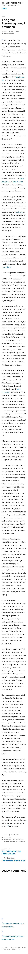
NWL (19, 389)
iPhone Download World (12, 3)
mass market (5, 841)
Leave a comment (9, 33)
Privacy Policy (16, 949)
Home (4, 8)
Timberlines (6, 267)
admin (5, 31)
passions (12, 841)
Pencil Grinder (17, 182)
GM (16, 77)
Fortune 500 (6, 392)
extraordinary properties (11, 839)
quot (17, 841)
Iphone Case (7, 837)
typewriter (22, 841)
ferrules (20, 839)
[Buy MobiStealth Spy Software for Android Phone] (14, 927)
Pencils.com (19, 212)
